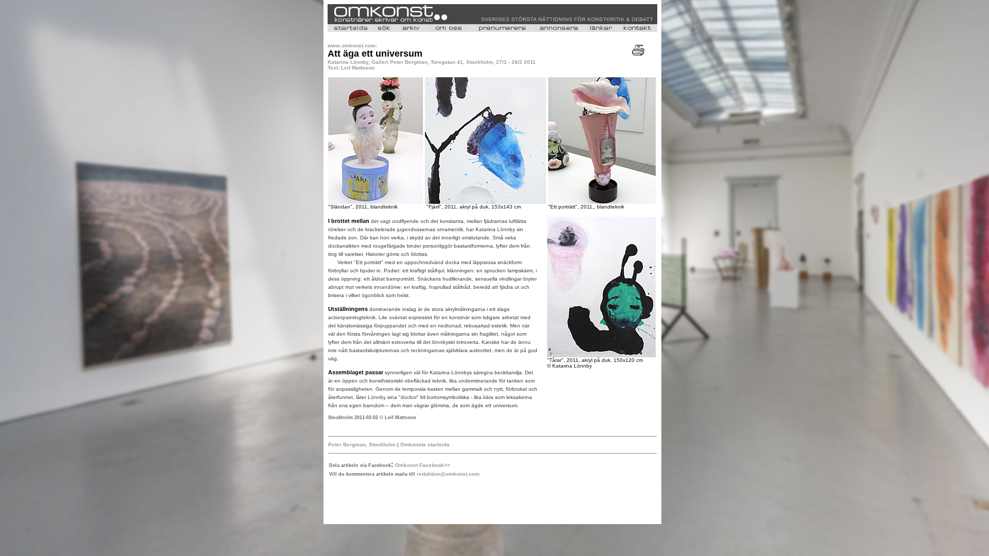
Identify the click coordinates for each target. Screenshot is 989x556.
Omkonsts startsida (424, 444)
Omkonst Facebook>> (422, 465)
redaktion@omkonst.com (448, 474)
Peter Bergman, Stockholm (362, 444)
